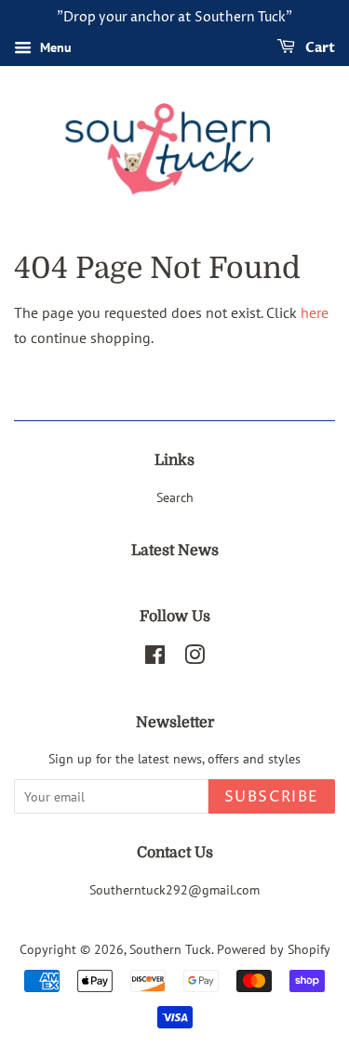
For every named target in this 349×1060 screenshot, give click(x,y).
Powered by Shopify (273, 949)
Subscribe (271, 797)
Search (175, 497)
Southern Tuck (170, 949)
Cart (318, 48)
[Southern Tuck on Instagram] (194, 658)
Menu (54, 47)
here (315, 312)
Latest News (175, 550)
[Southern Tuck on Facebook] (155, 658)
